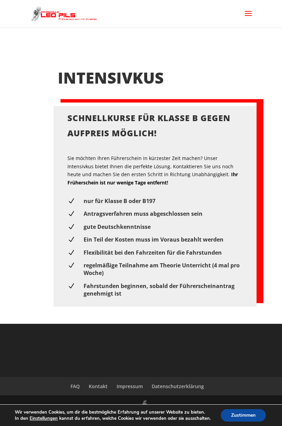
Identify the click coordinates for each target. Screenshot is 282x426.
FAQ (75, 386)
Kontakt (98, 386)
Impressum (130, 386)
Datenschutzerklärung (178, 386)
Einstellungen (44, 418)
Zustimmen (243, 415)
